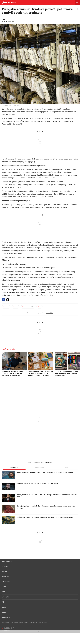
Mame (4, 592)
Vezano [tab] (65, 467)
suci (39, 307)
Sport (4, 571)
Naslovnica (7, 561)
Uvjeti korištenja (43, 622)
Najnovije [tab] (14, 467)
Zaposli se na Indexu (16, 622)
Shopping (6, 582)
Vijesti (5, 566)
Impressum (33, 622)
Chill (4, 612)
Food (4, 587)
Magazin (5, 576)
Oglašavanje (5, 622)
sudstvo (6, 307)
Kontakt (26, 622)
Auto (4, 607)
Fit (3, 602)
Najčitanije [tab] (40, 467)
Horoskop (6, 617)
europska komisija (28, 307)
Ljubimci (5, 597)
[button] (77, 2)
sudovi (15, 307)
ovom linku (49, 313)
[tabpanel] (40, 498)
